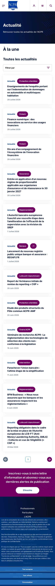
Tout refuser (27, 575)
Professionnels (27, 508)
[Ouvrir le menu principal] (3, 5)
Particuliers (27, 512)
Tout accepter (27, 569)
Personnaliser (27, 582)
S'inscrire (27, 490)
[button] (51, 5)
